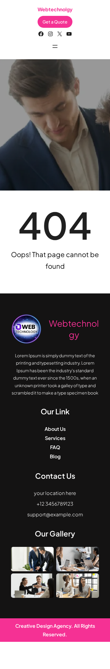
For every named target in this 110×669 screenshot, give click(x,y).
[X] (60, 34)
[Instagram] (50, 34)
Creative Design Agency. (44, 626)
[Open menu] (55, 46)
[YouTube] (69, 34)
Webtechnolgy (55, 9)
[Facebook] (41, 34)
